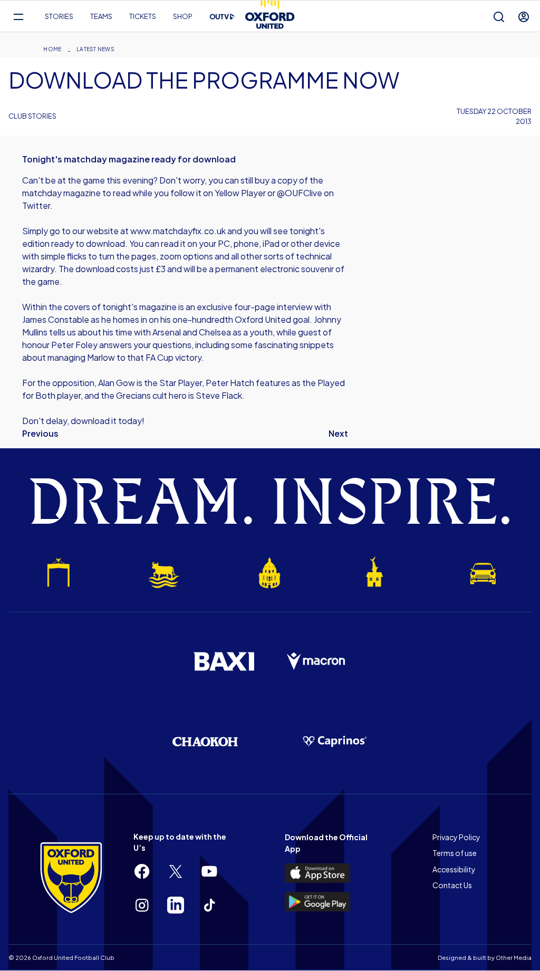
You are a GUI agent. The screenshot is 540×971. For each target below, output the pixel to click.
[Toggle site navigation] (18, 17)
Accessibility (454, 869)
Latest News (95, 49)
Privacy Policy (456, 837)
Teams (101, 16)
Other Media (514, 957)
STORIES (59, 16)
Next (338, 433)
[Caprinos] (335, 741)
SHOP (182, 16)
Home (52, 49)
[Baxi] (223, 661)
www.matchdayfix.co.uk (178, 230)
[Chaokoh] (205, 741)
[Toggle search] (499, 17)
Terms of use (454, 853)
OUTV (222, 17)
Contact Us (452, 885)
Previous (40, 433)
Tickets (142, 16)
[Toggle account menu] (523, 17)
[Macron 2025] (316, 661)
